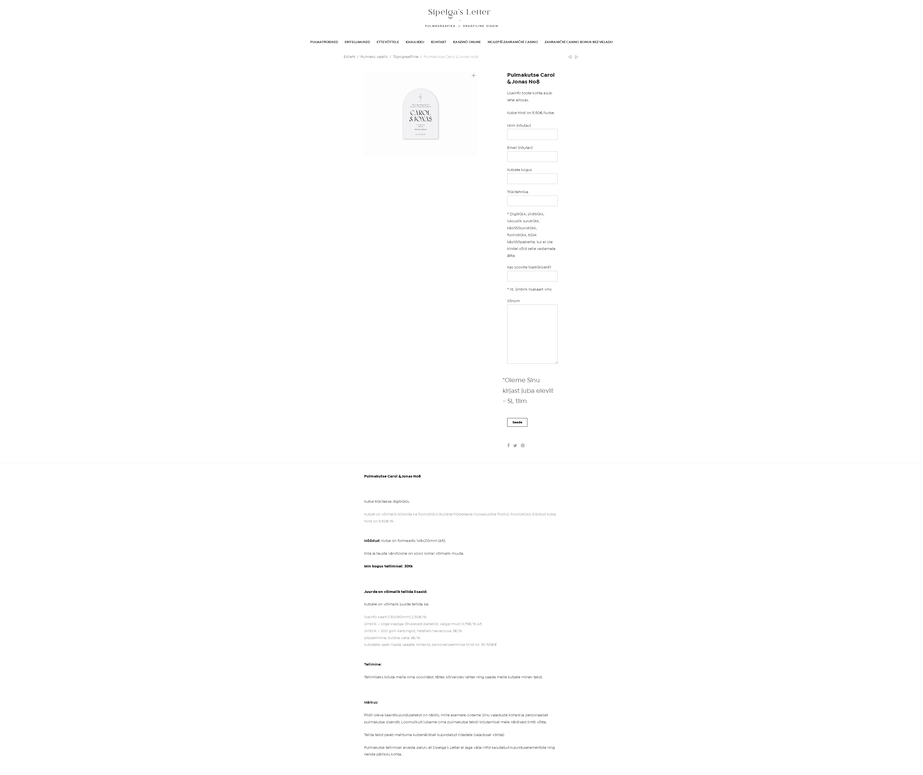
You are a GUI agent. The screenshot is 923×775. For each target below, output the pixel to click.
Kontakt (438, 42)
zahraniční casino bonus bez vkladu (579, 42)
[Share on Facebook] (508, 445)
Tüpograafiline (405, 57)
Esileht (349, 57)
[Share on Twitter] (515, 445)
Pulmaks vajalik (374, 57)
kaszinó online (467, 42)
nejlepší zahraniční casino (513, 42)
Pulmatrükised (324, 42)
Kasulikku (415, 42)
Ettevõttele (388, 42)
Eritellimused (357, 42)
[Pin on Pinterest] (523, 445)
